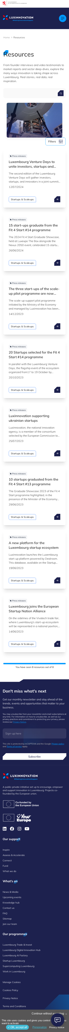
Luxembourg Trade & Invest (17, 944)
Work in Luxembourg (14, 971)
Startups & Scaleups (22, 199)
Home (6, 37)
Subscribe (34, 756)
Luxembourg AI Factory (15, 955)
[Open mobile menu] (62, 18)
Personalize (39, 1027)
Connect (7, 860)
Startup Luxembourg (14, 960)
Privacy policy (58, 743)
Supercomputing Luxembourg (18, 966)
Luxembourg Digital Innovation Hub (21, 950)
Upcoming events (12, 897)
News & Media (10, 891)
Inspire (6, 849)
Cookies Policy (10, 990)
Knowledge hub (11, 902)
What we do (9, 871)
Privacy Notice (19, 722)
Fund (5, 865)
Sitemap (7, 918)
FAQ (5, 913)
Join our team (10, 924)
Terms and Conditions (14, 1006)
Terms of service (14, 746)
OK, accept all (18, 1027)
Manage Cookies (12, 982)
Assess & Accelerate (14, 855)
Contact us (8, 907)
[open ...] (57, 199)
